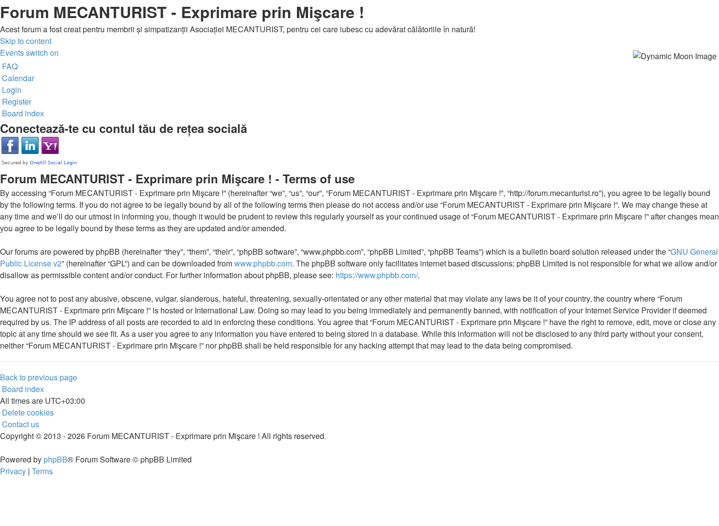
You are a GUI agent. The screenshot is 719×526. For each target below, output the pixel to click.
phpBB (55, 459)
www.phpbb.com (263, 263)
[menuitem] (9, 66)
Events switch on (29, 52)
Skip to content (25, 40)
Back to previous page (38, 377)
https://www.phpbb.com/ (377, 275)
